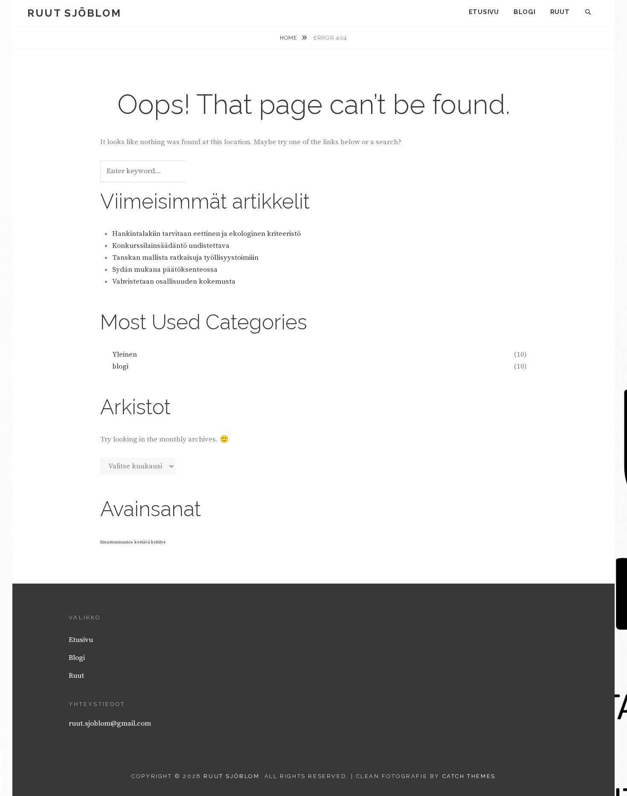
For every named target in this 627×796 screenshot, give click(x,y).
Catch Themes (469, 776)
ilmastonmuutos (116, 542)
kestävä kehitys (149, 542)
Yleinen (124, 354)
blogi (120, 366)
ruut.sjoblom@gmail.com (110, 723)
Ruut (560, 12)
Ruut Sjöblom (74, 13)
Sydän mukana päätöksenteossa (165, 269)
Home (289, 38)
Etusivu (484, 12)
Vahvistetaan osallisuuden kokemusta (173, 281)
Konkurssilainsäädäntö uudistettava (170, 245)
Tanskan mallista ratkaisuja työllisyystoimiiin (185, 257)
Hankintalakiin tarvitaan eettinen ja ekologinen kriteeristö (206, 233)
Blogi (525, 12)
